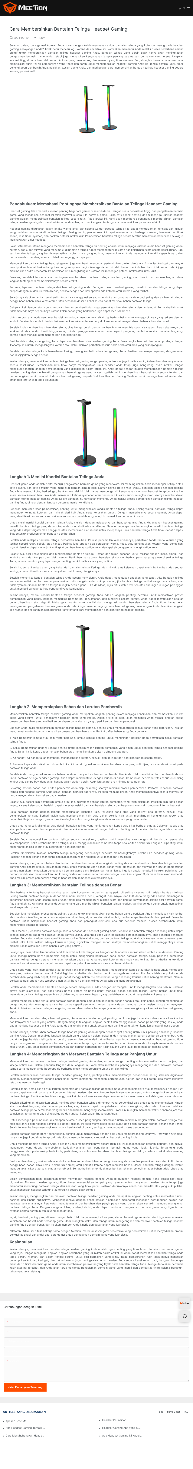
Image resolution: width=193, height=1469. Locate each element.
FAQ (186, 1411)
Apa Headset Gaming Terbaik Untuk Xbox (25, 1427)
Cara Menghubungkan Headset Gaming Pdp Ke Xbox (25, 1435)
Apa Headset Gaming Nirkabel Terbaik (122, 1435)
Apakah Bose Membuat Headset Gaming (17, 1421)
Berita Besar (173, 1411)
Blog (161, 1411)
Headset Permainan (114, 1420)
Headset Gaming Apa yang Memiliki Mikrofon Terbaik (122, 1427)
